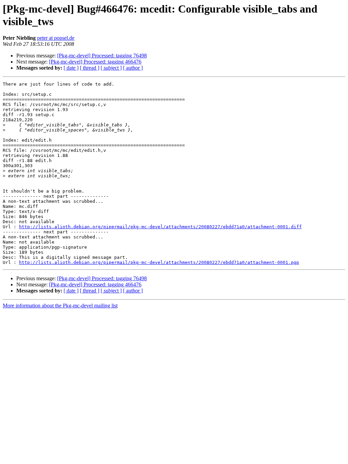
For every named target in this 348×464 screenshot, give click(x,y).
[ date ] (71, 68)
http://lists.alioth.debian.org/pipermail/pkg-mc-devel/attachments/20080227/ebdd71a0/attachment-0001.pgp (159, 262)
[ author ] (133, 68)
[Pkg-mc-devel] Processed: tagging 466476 (95, 62)
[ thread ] (89, 68)
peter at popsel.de (55, 38)
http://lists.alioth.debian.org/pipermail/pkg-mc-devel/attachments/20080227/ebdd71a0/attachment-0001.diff (160, 226)
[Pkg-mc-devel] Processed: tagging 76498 (102, 55)
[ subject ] (111, 68)
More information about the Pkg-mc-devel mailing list (60, 305)
